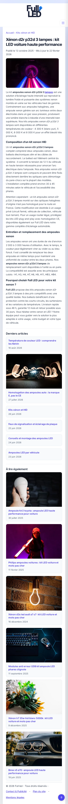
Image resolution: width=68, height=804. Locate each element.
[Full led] (34, 11)
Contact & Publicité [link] (16, 791)
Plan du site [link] (39, 791)
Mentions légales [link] (15, 797)
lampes (49, 92)
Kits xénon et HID (25, 32)
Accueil (10, 32)
